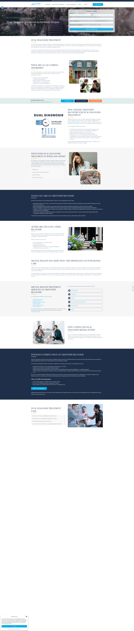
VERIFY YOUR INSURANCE (39, 388)
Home (8, 18)
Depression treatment (38, 299)
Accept (14, 626)
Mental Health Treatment (58, 4)
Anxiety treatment (37, 300)
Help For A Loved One (81, 100)
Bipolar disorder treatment (39, 302)
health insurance (92, 359)
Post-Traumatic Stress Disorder (78, 301)
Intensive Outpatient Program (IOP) (41, 207)
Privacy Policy (10, 628)
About (80, 4)
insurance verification (38, 363)
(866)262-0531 (79, 0)
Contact (86, 4)
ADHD (72, 309)
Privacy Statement (17, 628)
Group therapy (74, 290)
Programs (47, 4)
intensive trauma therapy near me (75, 123)
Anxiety (72, 298)
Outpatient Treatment (38, 209)
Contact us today (35, 394)
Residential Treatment (38, 203)
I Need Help (67, 100)
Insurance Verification (95, 100)
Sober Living (36, 211)
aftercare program (57, 233)
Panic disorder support (38, 305)
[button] (26, 616)
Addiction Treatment (71, 4)
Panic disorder (74, 305)
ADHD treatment (37, 306)
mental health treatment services (40, 296)
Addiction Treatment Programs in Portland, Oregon (18, 18)
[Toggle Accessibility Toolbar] (2, 7)
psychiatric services (35, 311)
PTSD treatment (36, 303)
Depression (73, 294)
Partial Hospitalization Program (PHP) (41, 206)
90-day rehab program (54, 250)
